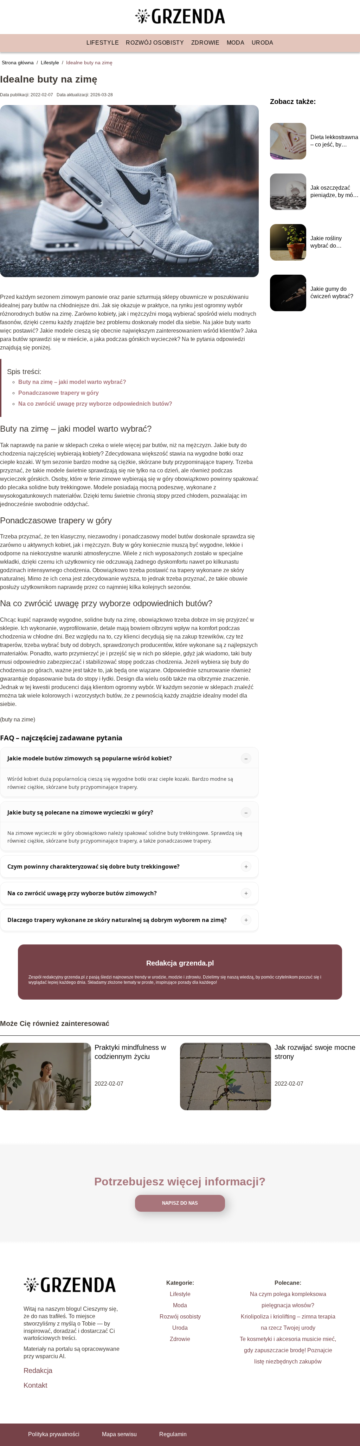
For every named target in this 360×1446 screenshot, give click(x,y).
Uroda (263, 43)
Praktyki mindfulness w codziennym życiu (130, 1051)
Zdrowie (205, 43)
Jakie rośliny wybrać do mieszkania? (326, 242)
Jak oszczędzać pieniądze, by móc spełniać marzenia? (334, 192)
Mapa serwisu (119, 1434)
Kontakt (35, 1385)
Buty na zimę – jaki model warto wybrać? (72, 382)
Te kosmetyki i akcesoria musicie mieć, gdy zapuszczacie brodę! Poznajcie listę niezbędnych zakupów (288, 1350)
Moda (236, 43)
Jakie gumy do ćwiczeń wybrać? (331, 292)
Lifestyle (102, 43)
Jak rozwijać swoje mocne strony (315, 1051)
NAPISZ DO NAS (180, 1203)
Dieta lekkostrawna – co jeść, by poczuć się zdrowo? (334, 141)
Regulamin (173, 1434)
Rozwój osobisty (155, 43)
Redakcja (38, 1370)
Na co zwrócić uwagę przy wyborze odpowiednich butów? (95, 404)
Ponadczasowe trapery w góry (58, 393)
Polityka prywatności (53, 1434)
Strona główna (18, 62)
